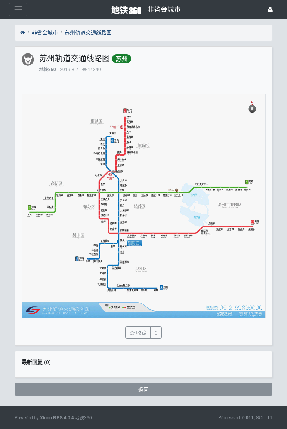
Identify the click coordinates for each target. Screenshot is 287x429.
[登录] (270, 9)
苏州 (122, 58)
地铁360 (47, 69)
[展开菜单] (18, 9)
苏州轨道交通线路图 (88, 32)
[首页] (22, 32)
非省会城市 (45, 32)
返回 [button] (143, 389)
